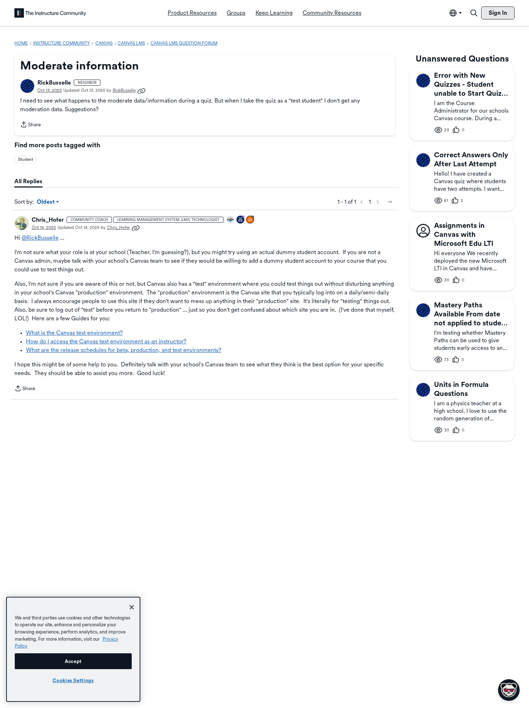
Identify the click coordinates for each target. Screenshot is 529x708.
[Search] (473, 12)
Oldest (46, 202)
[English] (50, 13)
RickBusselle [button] (54, 82)
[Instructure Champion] (230, 220)
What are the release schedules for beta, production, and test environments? (123, 350)
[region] (73, 649)
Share (30, 125)
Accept (73, 661)
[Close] (132, 607)
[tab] (28, 181)
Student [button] (25, 159)
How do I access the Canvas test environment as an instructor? (106, 341)
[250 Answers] (250, 220)
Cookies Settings (73, 680)
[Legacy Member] (240, 220)
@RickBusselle (40, 237)
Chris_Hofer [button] (48, 219)
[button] (27, 86)
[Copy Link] (141, 90)
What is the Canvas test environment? (74, 332)
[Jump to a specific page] (389, 202)
